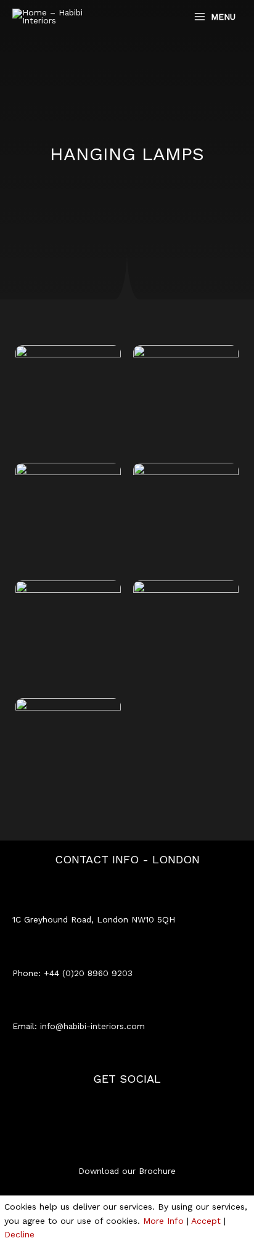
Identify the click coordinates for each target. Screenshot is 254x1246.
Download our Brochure (127, 1171)
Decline (19, 1234)
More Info (163, 1221)
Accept (206, 1221)
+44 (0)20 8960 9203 (88, 973)
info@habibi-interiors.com (92, 1026)
